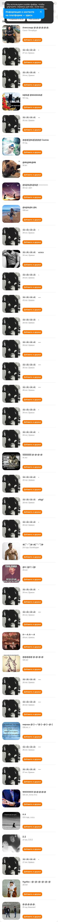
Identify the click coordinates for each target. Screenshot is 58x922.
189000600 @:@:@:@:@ (34, 792)
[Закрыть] (40, 12)
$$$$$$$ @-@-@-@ (32, 454)
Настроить (34, 18)
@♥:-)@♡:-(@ (29, 567)
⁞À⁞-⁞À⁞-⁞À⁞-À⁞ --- (32, 297)
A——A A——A (29, 634)
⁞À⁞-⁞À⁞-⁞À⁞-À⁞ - (31, 50)
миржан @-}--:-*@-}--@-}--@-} (38, 724)
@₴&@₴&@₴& (29, 162)
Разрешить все (16, 18)
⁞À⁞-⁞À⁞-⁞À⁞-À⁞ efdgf (33, 499)
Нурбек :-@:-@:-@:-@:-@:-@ (37, 882)
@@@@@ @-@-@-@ (33, 657)
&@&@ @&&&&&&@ (32, 95)
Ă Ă (24, 837)
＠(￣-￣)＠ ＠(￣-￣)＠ (33, 544)
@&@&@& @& (30, 207)
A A (24, 814)
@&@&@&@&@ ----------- (35, 185)
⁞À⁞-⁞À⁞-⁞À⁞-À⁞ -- (31, 117)
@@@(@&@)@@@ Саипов (36, 140)
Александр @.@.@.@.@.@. (36, 27)
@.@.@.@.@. (29, 904)
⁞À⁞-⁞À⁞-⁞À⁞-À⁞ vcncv (33, 252)
